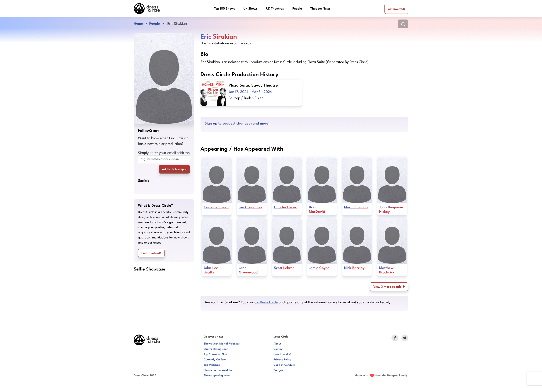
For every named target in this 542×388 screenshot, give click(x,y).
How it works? (283, 354)
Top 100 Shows (224, 8)
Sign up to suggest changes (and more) (237, 123)
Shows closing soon (216, 349)
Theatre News (320, 8)
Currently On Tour (215, 359)
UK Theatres (275, 8)
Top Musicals (212, 365)
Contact (278, 349)
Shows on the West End (219, 370)
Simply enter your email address (164, 152)
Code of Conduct (284, 365)
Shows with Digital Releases (222, 343)
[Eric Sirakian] (164, 78)
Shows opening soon (217, 375)
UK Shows (250, 8)
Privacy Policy (282, 359)
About (277, 343)
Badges (278, 370)
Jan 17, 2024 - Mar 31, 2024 (250, 92)
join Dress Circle (266, 302)
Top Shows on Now (216, 354)
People (297, 8)
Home (138, 23)
